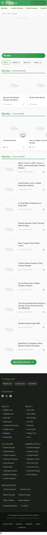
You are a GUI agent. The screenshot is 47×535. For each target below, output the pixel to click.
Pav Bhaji (24, 506)
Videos (37, 62)
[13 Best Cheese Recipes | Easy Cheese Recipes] (9, 269)
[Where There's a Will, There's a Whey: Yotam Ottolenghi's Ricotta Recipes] (9, 169)
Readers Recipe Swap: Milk (29, 323)
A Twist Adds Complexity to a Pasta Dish (29, 204)
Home (4, 13)
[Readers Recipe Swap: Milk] (9, 329)
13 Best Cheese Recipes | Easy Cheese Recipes (30, 264)
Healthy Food (8, 429)
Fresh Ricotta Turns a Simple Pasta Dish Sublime (29, 184)
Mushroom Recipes (10, 459)
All (6, 62)
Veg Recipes (7, 444)
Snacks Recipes (32, 8)
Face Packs (31, 429)
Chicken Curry (25, 489)
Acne (29, 437)
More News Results (22, 362)
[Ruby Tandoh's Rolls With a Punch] (9, 249)
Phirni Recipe (32, 474)
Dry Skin (30, 422)
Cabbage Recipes (10, 471)
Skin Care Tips (32, 463)
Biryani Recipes (25, 495)
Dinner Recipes (9, 447)
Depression (7, 422)
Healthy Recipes (17, 8)
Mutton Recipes (9, 495)
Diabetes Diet (8, 414)
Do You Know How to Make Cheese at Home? (29, 284)
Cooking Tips (20, 383)
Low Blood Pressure (11, 425)
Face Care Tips (33, 467)
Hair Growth (31, 418)
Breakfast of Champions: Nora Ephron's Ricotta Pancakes (30, 344)
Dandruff (30, 425)
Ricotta (14, 13)
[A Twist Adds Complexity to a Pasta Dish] (9, 209)
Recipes (4, 8)
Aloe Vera (30, 410)
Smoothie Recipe (33, 471)
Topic (9, 13)
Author (38, 524)
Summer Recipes (33, 447)
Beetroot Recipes (10, 474)
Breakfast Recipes (10, 506)
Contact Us (22, 527)
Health (5, 406)
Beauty (29, 406)
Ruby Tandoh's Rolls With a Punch (29, 244)
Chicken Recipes (9, 489)
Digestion (6, 433)
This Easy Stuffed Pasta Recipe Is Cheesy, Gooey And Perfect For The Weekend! (31, 305)
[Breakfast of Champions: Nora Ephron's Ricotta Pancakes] (9, 349)
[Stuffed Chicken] (14, 128)
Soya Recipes (8, 463)
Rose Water (31, 414)
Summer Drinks (32, 455)
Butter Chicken (8, 500)
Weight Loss (7, 383)
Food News (32, 383)
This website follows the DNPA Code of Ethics (23, 515)
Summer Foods (32, 451)
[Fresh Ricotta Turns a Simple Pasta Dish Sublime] (9, 189)
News (27, 62)
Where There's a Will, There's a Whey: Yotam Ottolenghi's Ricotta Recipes (31, 165)
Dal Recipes (7, 467)
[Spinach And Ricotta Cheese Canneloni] (14, 85)
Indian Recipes (9, 485)
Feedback (29, 524)
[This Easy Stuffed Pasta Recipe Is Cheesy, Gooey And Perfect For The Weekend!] (9, 309)
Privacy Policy (8, 524)
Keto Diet (6, 418)
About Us (19, 524)
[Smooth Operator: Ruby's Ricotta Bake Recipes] (9, 229)
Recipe (16, 62)
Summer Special (33, 444)
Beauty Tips (31, 433)
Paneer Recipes (9, 455)
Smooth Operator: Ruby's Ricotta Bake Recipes (31, 224)
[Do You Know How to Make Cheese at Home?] (9, 289)
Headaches (7, 437)
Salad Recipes (8, 451)
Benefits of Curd (33, 459)
